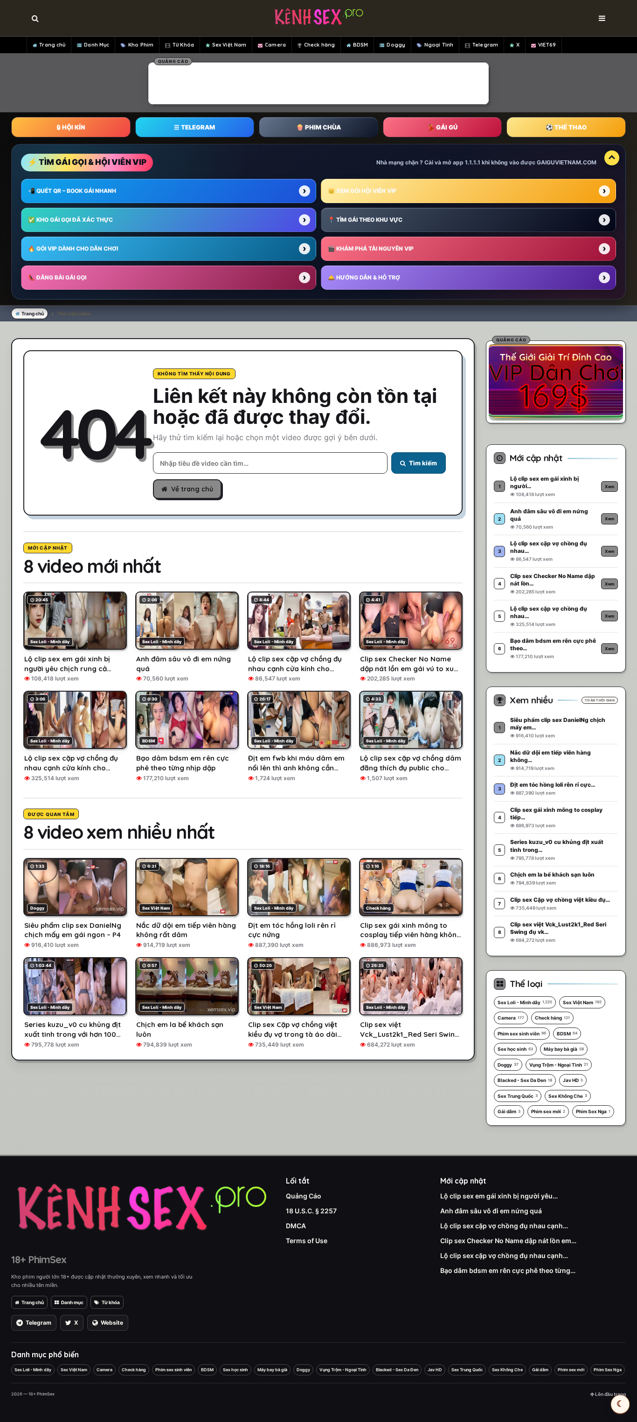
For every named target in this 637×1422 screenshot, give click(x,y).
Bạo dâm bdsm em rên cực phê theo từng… (507, 1270)
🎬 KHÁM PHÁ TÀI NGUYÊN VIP (371, 248)
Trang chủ (52, 44)
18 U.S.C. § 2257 (311, 1211)
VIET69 (547, 44)
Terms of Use (306, 1241)
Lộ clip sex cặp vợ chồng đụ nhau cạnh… (504, 1226)
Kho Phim (140, 44)
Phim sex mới (548, 1111)
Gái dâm (509, 1111)
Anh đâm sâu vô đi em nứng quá (491, 1211)
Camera (275, 44)
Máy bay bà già (564, 1049)
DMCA (296, 1226)
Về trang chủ (192, 489)
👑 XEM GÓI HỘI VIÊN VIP (362, 190)
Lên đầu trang (610, 1394)
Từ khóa (111, 1302)
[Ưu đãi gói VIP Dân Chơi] (556, 380)
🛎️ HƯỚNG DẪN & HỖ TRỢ (364, 277)
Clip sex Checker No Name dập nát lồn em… (508, 1241)
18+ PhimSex (38, 1259)
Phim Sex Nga (593, 1111)
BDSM (360, 44)
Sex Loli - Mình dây (525, 1002)
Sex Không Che (567, 1096)
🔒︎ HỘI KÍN (71, 127)
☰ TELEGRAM (194, 127)
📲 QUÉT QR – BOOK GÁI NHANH (72, 190)
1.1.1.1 (472, 162)
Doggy (396, 44)
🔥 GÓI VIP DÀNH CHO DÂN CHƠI (73, 248)
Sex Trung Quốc (518, 1096)
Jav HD (573, 1080)
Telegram (485, 44)
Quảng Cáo (303, 1196)
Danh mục (72, 1302)
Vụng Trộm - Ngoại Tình (558, 1065)
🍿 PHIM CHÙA (318, 127)
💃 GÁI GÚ (442, 127)
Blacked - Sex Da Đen (525, 1080)
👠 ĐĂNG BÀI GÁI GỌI (57, 277)
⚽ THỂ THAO (566, 127)
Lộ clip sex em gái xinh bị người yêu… (499, 1196)
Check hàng (319, 44)
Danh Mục (96, 44)
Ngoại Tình (438, 44)
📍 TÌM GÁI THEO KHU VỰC (365, 219)
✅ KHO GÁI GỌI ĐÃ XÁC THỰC (70, 219)
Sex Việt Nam (229, 44)
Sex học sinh (515, 1049)
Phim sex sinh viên (522, 1033)
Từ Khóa (183, 44)
